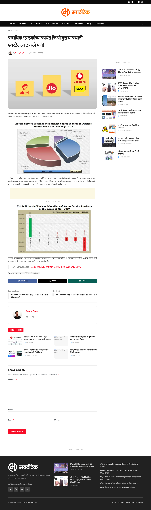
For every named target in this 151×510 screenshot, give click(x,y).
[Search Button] (142, 24)
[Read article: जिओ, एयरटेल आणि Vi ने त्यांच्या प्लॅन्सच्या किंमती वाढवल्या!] (61, 354)
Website (57, 420)
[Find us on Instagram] (135, 2)
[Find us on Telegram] (132, 2)
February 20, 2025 (31, 355)
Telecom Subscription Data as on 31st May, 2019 (56, 266)
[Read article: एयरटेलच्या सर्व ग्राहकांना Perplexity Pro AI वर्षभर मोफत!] (61, 341)
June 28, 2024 (75, 355)
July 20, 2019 (31, 53)
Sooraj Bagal (19, 53)
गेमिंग (47, 24)
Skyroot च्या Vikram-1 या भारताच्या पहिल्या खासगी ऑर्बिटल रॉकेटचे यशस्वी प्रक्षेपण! (130, 99)
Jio (21, 273)
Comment (12, 379)
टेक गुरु (89, 24)
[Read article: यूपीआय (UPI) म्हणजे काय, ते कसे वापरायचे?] (109, 155)
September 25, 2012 (125, 131)
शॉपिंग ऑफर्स (100, 24)
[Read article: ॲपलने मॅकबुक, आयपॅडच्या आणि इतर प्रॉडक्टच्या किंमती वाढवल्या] (109, 114)
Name (11, 409)
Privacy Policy (131, 502)
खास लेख (55, 24)
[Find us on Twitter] (129, 2)
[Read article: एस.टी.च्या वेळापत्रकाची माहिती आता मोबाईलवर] (109, 129)
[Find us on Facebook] (125, 2)
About (114, 502)
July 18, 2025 (75, 342)
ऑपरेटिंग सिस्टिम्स (78, 24)
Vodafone (35, 273)
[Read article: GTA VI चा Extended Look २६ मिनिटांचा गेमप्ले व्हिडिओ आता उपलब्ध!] (109, 74)
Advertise (121, 502)
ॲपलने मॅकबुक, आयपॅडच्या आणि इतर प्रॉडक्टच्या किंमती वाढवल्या (119, 483)
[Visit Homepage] (75, 12)
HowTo (65, 24)
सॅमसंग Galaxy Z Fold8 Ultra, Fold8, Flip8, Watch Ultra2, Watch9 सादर (128, 85)
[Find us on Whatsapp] (142, 2)
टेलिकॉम (38, 24)
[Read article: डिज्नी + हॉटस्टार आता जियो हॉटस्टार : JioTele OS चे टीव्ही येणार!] (15, 354)
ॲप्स (31, 24)
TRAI (27, 273)
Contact (140, 502)
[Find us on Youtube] (139, 2)
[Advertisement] (52, 193)
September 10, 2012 (125, 144)
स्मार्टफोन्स (22, 24)
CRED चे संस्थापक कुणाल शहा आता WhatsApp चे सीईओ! (117, 487)
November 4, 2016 (125, 157)
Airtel (15, 273)
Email (11, 420)
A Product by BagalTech (29, 502)
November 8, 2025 (31, 342)
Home (12, 24)
